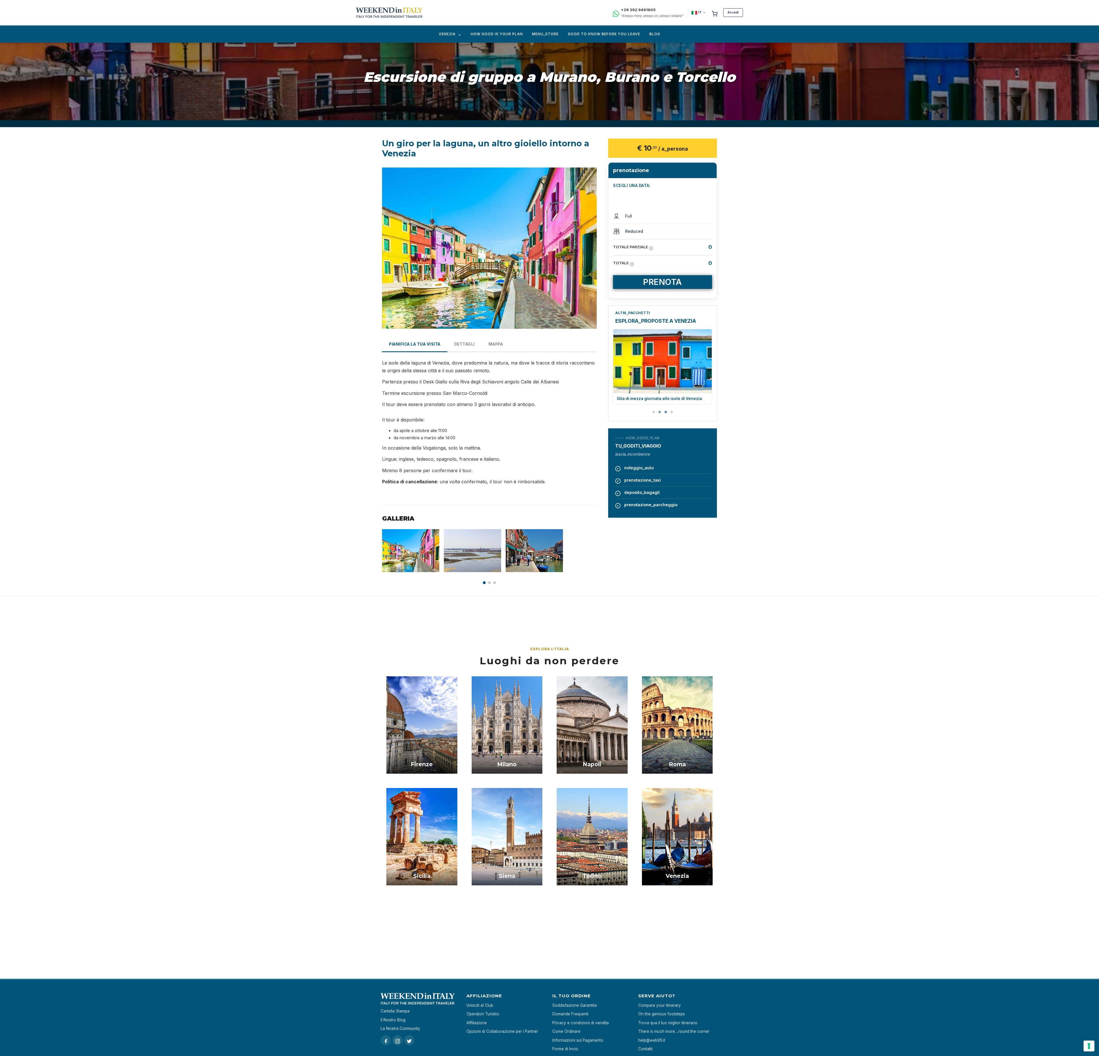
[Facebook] (386, 1040)
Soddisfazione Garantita (574, 1005)
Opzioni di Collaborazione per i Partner (502, 1031)
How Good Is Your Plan (497, 34)
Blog (654, 34)
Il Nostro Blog (393, 1020)
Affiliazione (477, 1022)
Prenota (662, 282)
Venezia (447, 34)
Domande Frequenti (570, 1014)
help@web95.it (651, 1040)
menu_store (545, 34)
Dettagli (464, 344)
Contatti (645, 1049)
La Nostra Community (400, 1028)
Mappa (496, 344)
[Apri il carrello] (714, 12)
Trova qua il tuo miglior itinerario (667, 1022)
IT (699, 12)
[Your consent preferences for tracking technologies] (1089, 1046)
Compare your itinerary (659, 1005)
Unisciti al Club (480, 1005)
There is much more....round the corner (673, 1031)
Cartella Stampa (395, 1011)
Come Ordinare (566, 1031)
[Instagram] (397, 1040)
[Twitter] (409, 1040)
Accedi (733, 12)
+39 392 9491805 (638, 9)
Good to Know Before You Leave (604, 34)
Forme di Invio (565, 1049)
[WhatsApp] (616, 13)
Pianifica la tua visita (414, 344)
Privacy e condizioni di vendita (580, 1022)
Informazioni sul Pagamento (577, 1040)
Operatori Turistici (483, 1014)
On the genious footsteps (661, 1014)
